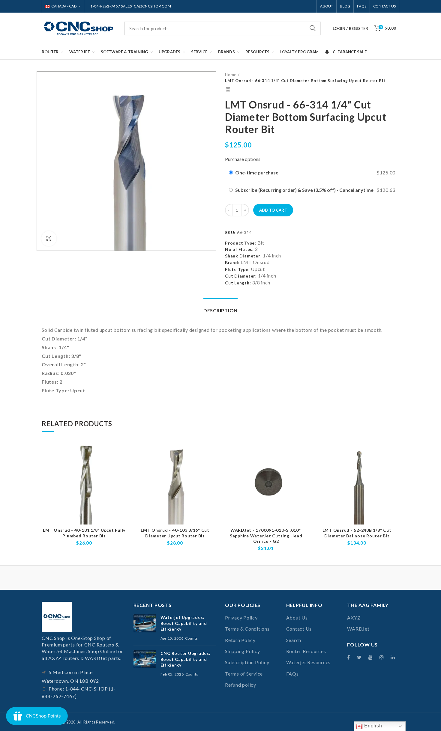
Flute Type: (237, 269)
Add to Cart (273, 210)
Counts (191, 638)
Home (230, 74)
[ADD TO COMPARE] (122, 450)
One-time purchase (256, 172)
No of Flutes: (239, 249)
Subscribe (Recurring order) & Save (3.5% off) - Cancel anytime (304, 190)
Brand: (232, 262)
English (372, 725)
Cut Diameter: (241, 275)
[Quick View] (122, 464)
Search (312, 28)
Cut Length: (238, 282)
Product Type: (240, 243)
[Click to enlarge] (48, 238)
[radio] (231, 173)
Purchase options (242, 159)
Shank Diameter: (243, 255)
